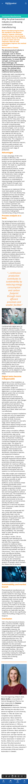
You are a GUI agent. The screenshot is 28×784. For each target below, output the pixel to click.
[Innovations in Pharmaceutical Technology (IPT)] (14, 3)
